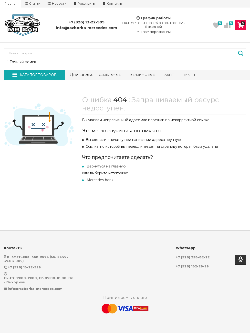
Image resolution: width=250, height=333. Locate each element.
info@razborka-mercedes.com (86, 28)
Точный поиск (22, 62)
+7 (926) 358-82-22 (193, 257)
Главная (10, 3)
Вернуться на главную (106, 166)
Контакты (114, 3)
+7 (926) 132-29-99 (192, 266)
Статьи (34, 3)
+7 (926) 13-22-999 (86, 22)
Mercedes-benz (100, 180)
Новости (58, 3)
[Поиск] (240, 53)
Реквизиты (86, 3)
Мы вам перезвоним (153, 32)
